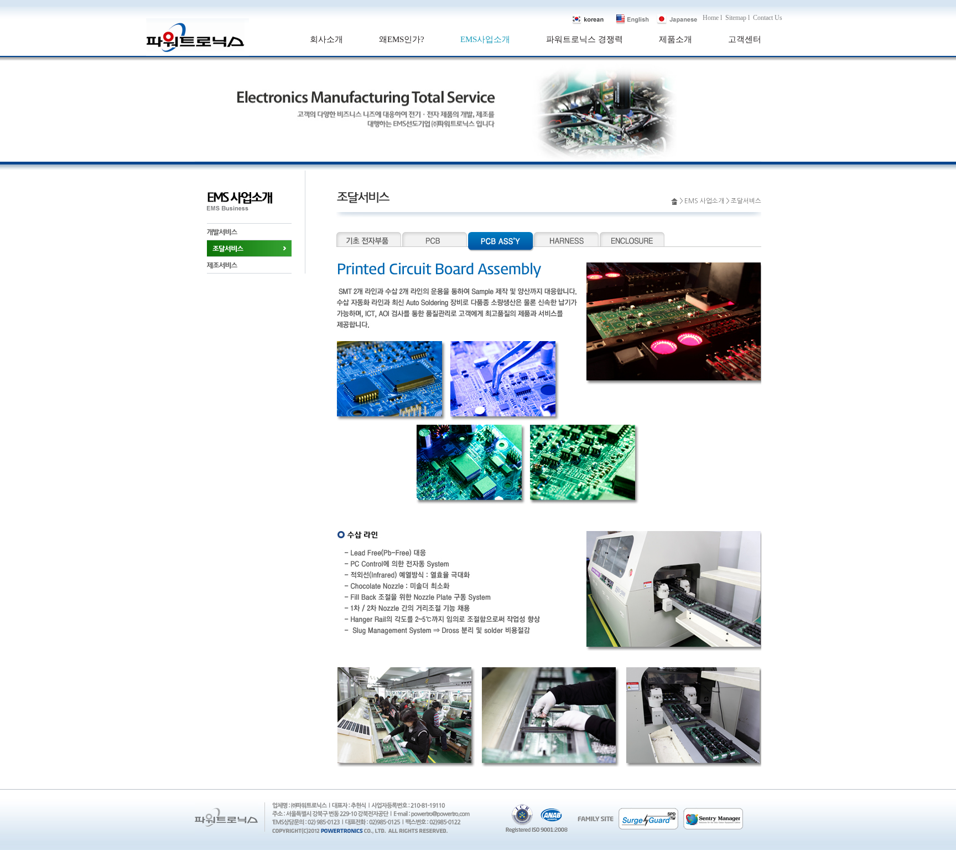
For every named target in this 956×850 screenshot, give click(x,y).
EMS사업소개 (485, 39)
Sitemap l (737, 18)
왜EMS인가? (401, 39)
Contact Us (767, 18)
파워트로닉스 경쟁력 (584, 39)
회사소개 (326, 39)
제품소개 (675, 39)
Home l (712, 18)
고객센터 (744, 39)
